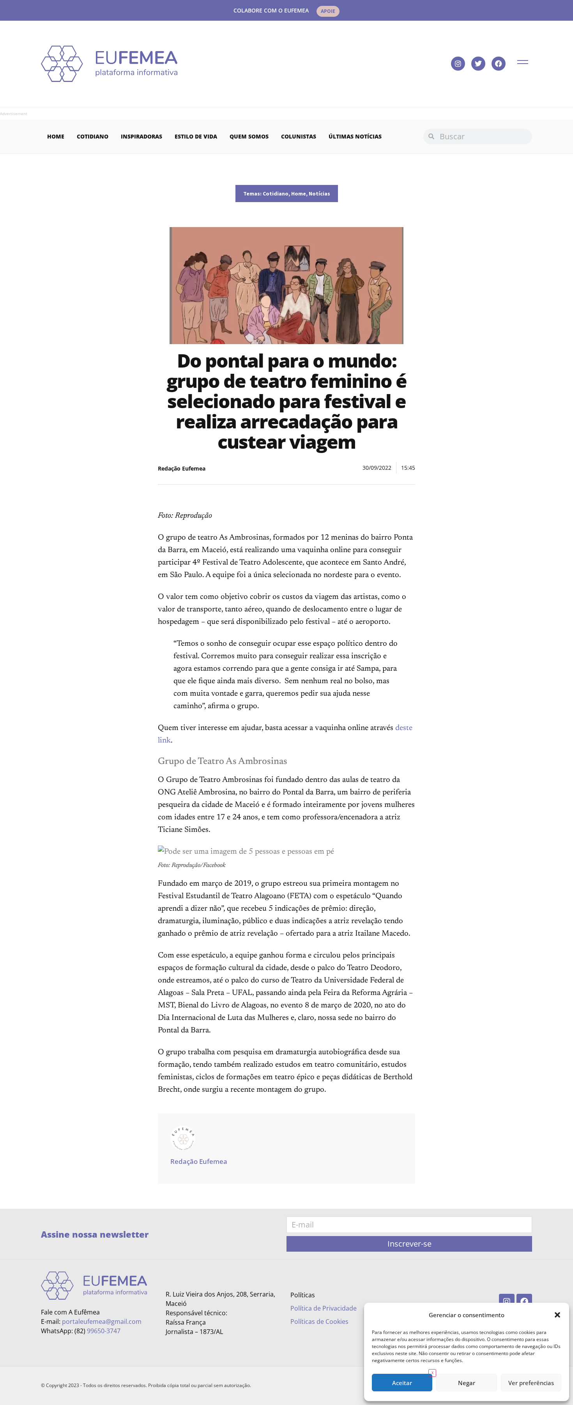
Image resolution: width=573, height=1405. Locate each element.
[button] (557, 1315)
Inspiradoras (141, 136)
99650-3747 (103, 1331)
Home (55, 136)
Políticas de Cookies (319, 1321)
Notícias (319, 193)
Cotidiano (92, 136)
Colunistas (298, 136)
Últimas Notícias (355, 136)
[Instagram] (458, 64)
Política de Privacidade (323, 1308)
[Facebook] (499, 64)
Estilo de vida (196, 136)
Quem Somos (249, 136)
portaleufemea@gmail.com (101, 1321)
